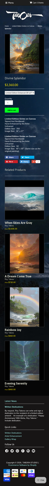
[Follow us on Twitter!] (12, 451)
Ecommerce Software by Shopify (22, 465)
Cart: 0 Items (38, 3)
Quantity (8, 99)
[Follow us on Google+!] (23, 451)
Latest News (11, 401)
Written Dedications (14, 407)
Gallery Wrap (10, 439)
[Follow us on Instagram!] (29, 451)
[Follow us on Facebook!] (7, 451)
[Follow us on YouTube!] (34, 451)
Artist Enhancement (13, 436)
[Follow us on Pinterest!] (18, 451)
